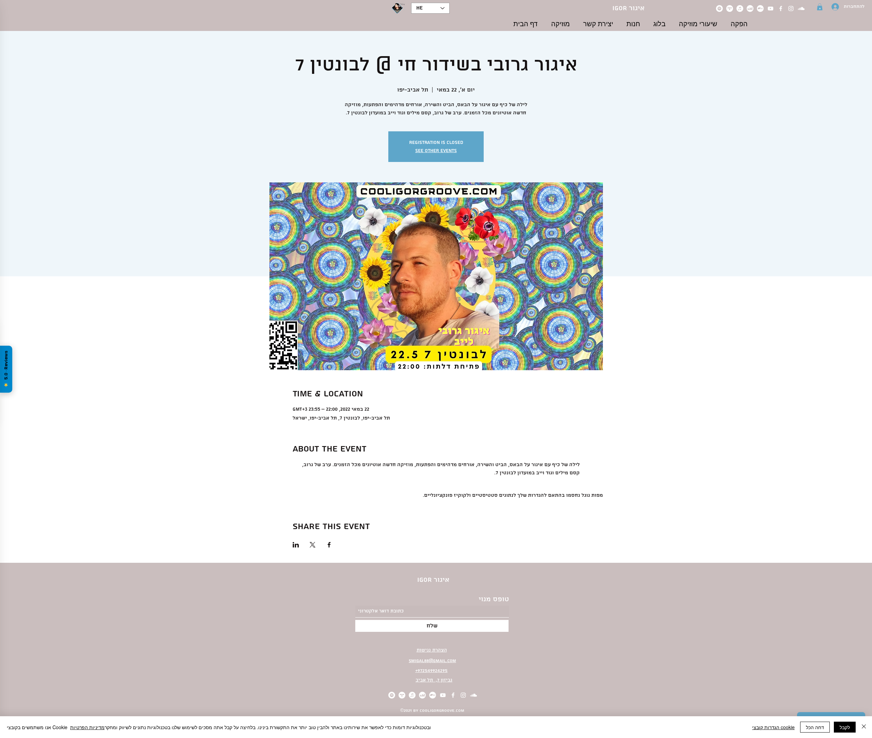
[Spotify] (719, 8)
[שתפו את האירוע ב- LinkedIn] (296, 544)
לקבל (845, 727)
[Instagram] (791, 8)
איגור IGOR (433, 580)
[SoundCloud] (801, 8)
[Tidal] (729, 8)
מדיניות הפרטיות (87, 727)
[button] (820, 6)
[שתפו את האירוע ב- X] (312, 544)
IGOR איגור (628, 8)
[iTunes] (739, 8)
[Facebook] (780, 8)
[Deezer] (750, 8)
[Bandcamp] (760, 8)
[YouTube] (770, 8)
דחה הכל (815, 727)
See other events (436, 151)
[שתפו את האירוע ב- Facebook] (329, 544)
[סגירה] (864, 727)
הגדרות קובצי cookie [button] (773, 727)
